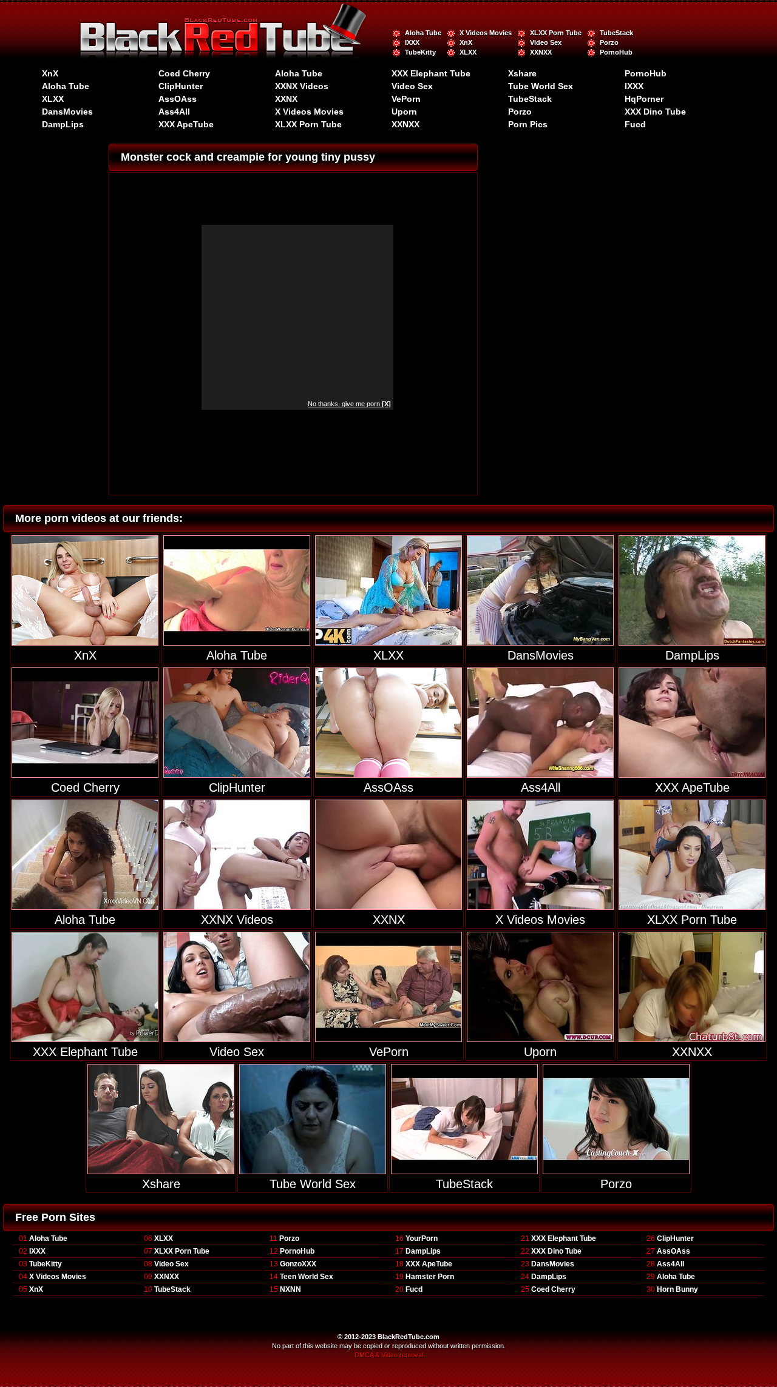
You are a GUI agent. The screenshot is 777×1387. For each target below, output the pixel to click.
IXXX (412, 42)
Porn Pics (528, 124)
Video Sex (546, 42)
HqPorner (644, 99)
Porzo (609, 42)
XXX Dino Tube (655, 111)
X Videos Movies (486, 32)
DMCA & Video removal (389, 1355)
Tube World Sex (540, 86)
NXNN (290, 1289)
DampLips (63, 124)
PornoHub (616, 52)
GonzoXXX (298, 1264)
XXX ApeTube (186, 124)
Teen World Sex (306, 1276)
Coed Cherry (184, 73)
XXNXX (541, 52)
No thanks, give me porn (349, 403)
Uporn (404, 111)
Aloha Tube (423, 32)
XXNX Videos (301, 86)
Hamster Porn (429, 1276)
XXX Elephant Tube (431, 73)
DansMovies (67, 111)
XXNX (286, 99)
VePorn (406, 99)
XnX (466, 42)
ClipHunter (180, 86)
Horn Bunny (677, 1289)
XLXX (468, 52)
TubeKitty (420, 52)
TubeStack (616, 32)
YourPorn (421, 1238)
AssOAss (177, 99)
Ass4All (174, 111)
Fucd (635, 124)
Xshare (522, 73)
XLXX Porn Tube (556, 32)
